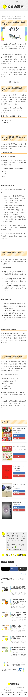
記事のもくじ (12, 82)
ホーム (7, 687)
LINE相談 (20, 690)
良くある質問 (7, 690)
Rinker (19, 432)
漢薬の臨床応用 (17, 502)
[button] (22, 569)
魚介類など (11, 561)
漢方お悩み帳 (20, 687)
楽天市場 (16, 438)
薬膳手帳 (5, 561)
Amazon (16, 435)
